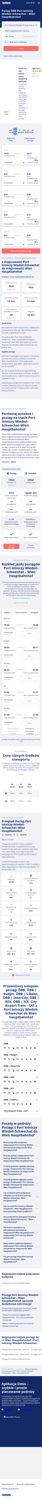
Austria (19, 1369)
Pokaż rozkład (11, 318)
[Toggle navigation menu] (39, 3)
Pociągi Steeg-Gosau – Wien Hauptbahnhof (19, 1354)
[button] (12, 36)
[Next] (36, 131)
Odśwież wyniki (19, 603)
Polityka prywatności (10, 1488)
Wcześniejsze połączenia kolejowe (13, 731)
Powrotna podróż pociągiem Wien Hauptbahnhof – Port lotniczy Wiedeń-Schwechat (18, 1317)
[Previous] (5, 785)
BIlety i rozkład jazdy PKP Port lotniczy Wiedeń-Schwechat (18, 1324)
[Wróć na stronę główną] (6, 3)
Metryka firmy (7, 1484)
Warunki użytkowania (25, 1484)
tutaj (21, 741)
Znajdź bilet (11, 289)
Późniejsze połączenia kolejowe (29, 731)
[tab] (11, 139)
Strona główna (8, 1369)
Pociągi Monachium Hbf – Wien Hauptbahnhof (21, 1349)
